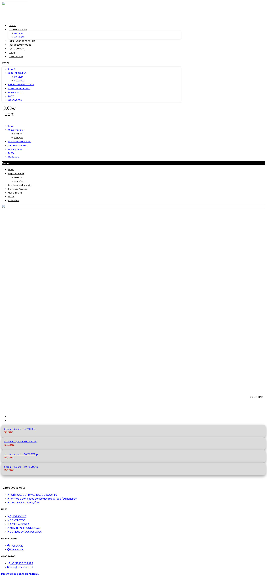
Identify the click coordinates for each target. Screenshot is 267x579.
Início (12, 25)
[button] (91, 63)
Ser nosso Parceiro (20, 44)
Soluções (19, 37)
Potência (18, 33)
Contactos (16, 56)
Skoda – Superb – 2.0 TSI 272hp (21, 454)
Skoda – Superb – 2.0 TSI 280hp (21, 466)
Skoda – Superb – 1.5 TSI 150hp (20, 429)
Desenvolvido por (20, 574)
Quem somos (16, 48)
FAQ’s (12, 52)
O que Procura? (18, 29)
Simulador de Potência (22, 41)
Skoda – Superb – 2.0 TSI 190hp (20, 441)
